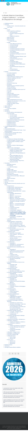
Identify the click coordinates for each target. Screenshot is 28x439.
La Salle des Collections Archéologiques (17, 286)
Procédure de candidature (12, 95)
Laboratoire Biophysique (15, 269)
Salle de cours (12, 338)
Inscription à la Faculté (11, 88)
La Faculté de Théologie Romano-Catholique (15, 315)
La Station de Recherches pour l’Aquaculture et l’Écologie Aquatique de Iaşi (17, 153)
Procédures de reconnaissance (13, 97)
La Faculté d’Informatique (15, 70)
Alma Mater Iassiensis (11, 164)
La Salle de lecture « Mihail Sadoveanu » (15, 187)
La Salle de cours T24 (14, 313)
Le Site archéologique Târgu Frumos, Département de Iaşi (17, 161)
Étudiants (6, 71)
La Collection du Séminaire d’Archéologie (15, 139)
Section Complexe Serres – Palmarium (17, 225)
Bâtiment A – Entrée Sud (14, 197)
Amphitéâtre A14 (13, 316)
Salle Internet (12, 343)
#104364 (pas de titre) (9, 23)
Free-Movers (7, 346)
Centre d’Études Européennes (16, 43)
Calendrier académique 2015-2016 (14, 78)
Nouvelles (7, 136)
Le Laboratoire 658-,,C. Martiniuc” (16, 274)
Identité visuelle (10, 169)
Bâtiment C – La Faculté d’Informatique (17, 203)
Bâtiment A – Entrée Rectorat (15, 196)
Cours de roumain (10, 80)
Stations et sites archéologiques (13, 147)
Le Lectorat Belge (13, 292)
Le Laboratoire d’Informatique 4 (16, 299)
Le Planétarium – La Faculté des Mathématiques (16, 217)
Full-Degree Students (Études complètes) (13, 347)
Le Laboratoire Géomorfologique (16, 276)
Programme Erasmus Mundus (13, 121)
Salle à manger (13, 337)
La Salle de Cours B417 (14, 255)
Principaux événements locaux (13, 94)
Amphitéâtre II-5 (13, 295)
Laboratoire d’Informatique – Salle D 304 (18, 304)
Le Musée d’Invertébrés (14, 230)
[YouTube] (18, 353)
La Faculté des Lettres (14, 61)
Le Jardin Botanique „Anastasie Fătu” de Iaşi (13, 132)
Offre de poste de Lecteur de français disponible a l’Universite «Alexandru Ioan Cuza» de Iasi (13, 392)
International (7, 111)
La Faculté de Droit (13, 47)
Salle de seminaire (13, 318)
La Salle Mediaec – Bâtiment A (15, 210)
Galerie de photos (8, 106)
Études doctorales (10, 40)
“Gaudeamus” (10, 324)
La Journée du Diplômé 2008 (12, 334)
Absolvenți (7, 24)
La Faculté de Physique (14, 52)
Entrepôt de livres (10, 186)
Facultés (8, 42)
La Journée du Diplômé (11, 108)
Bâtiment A (12, 194)
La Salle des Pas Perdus (14, 207)
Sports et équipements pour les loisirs (14, 99)
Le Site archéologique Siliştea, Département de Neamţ (15, 158)
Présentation (7, 163)
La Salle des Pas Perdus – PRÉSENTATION (15, 172)
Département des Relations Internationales (15, 119)
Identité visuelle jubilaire (12, 170)
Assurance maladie (11, 74)
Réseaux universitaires (11, 125)
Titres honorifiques (13, 166)
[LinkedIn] (15, 353)
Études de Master (10, 38)
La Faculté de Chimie (14, 46)
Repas (8, 98)
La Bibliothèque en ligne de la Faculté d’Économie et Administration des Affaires (17, 252)
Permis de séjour (10, 93)
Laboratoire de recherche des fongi (17, 229)
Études (6, 28)
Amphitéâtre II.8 (13, 266)
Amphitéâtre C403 (13, 279)
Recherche (7, 179)
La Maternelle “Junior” (11, 335)
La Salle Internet (13, 314)
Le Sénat (9, 144)
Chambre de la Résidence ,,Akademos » (17, 321)
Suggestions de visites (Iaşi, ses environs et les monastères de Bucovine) (16, 101)
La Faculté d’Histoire (14, 69)
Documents (9, 84)
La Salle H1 (12, 287)
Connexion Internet (11, 79)
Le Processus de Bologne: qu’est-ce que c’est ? (16, 89)
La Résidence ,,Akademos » (12, 320)
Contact (8, 168)
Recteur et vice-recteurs (9, 180)
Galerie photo (7, 107)
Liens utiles (9, 90)
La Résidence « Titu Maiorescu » (13, 333)
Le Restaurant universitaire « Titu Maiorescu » (16, 319)
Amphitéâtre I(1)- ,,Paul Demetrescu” (17, 244)
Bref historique (10, 165)
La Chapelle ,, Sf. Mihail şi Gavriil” (16, 311)
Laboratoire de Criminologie (15, 245)
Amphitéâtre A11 (13, 290)
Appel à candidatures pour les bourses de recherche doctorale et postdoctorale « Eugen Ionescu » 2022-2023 (13, 401)
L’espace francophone (14, 291)
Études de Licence (10, 37)
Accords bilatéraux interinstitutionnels (14, 112)
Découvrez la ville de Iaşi (12, 83)
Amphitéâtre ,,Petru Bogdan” (15, 233)
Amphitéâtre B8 (13, 273)
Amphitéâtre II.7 (13, 285)
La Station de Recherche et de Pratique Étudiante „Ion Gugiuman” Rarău (17, 150)
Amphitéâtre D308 (13, 264)
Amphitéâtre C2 (13, 278)
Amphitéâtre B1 (13, 249)
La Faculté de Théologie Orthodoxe (14, 310)
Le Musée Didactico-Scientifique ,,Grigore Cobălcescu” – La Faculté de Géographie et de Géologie (18, 214)
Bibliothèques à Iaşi (11, 75)
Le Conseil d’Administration (10, 128)
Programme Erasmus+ (11, 122)
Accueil (8, 29)
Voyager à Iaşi (10, 104)
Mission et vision (10, 173)
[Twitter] (12, 353)
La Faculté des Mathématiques (16, 62)
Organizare (7, 137)
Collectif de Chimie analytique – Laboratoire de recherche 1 (16, 240)
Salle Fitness (12, 259)
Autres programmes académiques (14, 31)
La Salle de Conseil (13, 254)
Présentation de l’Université (12, 174)
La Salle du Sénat (13, 208)
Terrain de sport (13, 260)
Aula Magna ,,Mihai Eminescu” (15, 193)
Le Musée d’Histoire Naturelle (10, 133)
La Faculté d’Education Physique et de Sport (15, 257)
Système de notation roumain (13, 103)
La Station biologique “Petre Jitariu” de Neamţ (16, 140)
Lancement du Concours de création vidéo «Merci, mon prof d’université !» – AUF (13, 389)
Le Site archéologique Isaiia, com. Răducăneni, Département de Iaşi (16, 156)
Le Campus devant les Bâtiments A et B (17, 211)
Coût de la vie (10, 81)
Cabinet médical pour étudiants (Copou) (15, 76)
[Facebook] (10, 353)
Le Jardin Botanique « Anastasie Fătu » (14, 221)
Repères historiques (11, 178)
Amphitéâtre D (12, 243)
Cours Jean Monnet (13, 32)
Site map (6, 182)
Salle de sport (12, 342)
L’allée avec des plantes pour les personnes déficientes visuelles (16, 223)
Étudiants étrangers (8, 344)
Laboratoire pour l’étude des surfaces (17, 271)
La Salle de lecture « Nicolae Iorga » (14, 188)
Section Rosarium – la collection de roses (18, 226)
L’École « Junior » (10, 339)
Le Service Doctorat (8, 135)
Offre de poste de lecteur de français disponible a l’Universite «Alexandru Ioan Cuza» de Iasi (13, 396)
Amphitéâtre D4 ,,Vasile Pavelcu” (16, 302)
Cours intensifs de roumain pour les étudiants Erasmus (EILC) (17, 118)
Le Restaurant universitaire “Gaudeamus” (15, 330)
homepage (7, 109)
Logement (9, 92)
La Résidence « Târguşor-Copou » (13, 332)
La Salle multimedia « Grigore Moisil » (14, 189)
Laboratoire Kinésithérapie (15, 258)
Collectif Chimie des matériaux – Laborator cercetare (16, 237)
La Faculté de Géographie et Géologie (17, 48)
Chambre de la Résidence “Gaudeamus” (18, 325)
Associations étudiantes (12, 73)
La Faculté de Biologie (14, 45)
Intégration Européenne (14, 36)
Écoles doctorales (13, 41)
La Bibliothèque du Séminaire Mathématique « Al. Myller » (15, 297)
